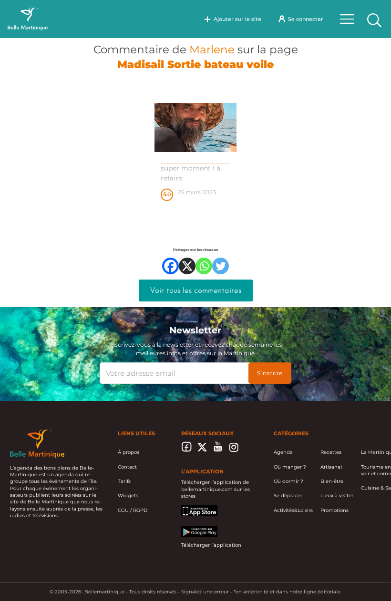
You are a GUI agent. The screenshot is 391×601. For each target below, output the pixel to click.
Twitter (202, 449)
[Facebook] (170, 266)
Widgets (128, 495)
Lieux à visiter (336, 495)
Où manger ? (290, 467)
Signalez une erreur (205, 592)
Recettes (330, 452)
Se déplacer (288, 495)
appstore (192, 508)
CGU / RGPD (132, 510)
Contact (127, 467)
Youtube (218, 449)
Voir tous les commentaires (195, 290)
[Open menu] (347, 19)
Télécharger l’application (211, 545)
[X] (187, 266)
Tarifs (124, 481)
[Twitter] (220, 266)
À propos (128, 452)
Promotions (334, 510)
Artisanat (331, 467)
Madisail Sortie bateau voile (195, 64)
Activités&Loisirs (293, 510)
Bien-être (331, 481)
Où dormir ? (288, 481)
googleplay (194, 528)
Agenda (283, 452)
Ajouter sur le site (237, 19)
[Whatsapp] (204, 266)
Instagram (234, 449)
